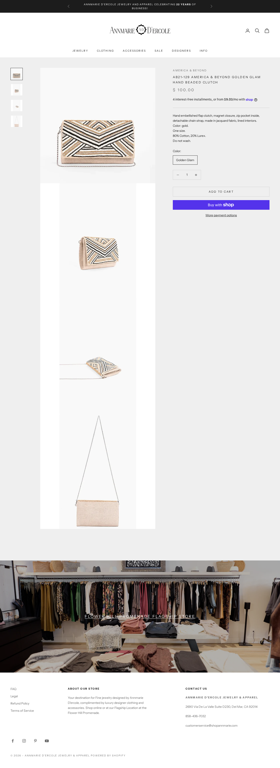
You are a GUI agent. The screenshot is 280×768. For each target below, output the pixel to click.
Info (204, 51)
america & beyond (190, 70)
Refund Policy (19, 703)
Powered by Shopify (108, 755)
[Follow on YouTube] (47, 741)
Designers (181, 51)
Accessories (134, 51)
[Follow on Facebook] (12, 741)
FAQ (13, 689)
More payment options (221, 215)
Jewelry (80, 51)
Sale (159, 51)
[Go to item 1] (16, 90)
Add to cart (221, 191)
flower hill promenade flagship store (140, 616)
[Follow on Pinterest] (35, 741)
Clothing (105, 51)
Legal (14, 696)
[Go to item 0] (16, 74)
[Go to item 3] (16, 121)
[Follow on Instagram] (24, 741)
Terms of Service (22, 711)
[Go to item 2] (16, 105)
